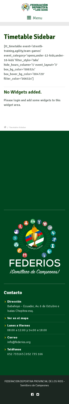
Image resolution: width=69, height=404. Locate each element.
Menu (37, 18)
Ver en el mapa (17, 318)
